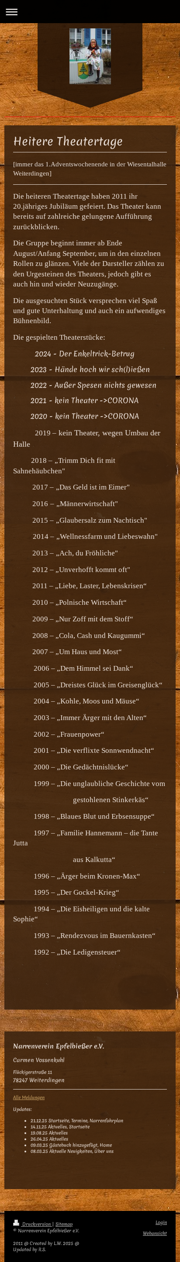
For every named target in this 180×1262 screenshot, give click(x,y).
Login (161, 1222)
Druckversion (36, 1224)
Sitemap (64, 1224)
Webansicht (155, 1233)
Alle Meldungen (29, 1097)
